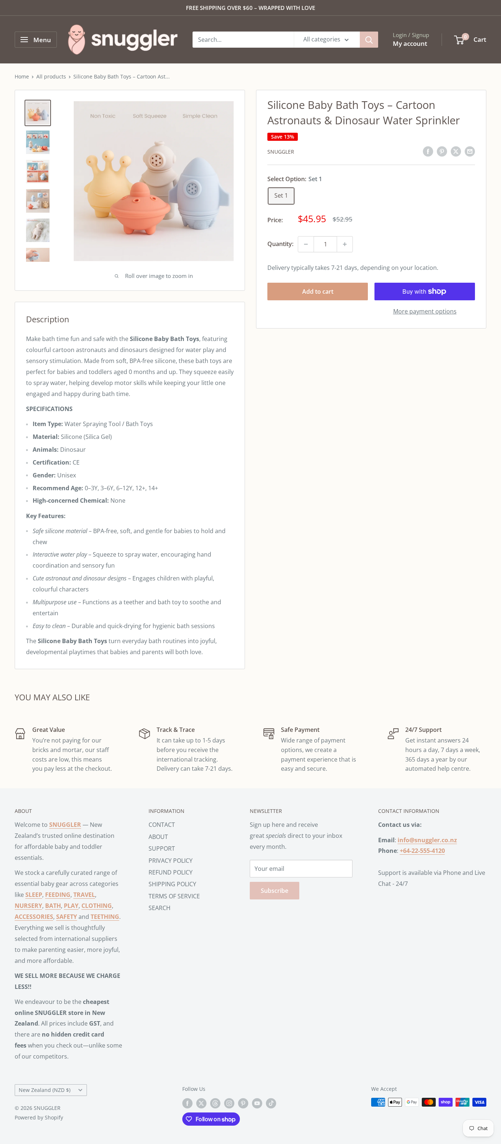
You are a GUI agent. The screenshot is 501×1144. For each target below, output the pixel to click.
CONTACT (162, 825)
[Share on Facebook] (428, 151)
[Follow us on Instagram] (229, 1103)
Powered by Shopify (39, 1117)
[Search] (369, 40)
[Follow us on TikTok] (271, 1103)
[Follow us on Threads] (215, 1103)
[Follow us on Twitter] (201, 1103)
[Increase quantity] (344, 244)
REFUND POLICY (171, 872)
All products (51, 76)
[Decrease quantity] (306, 244)
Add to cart (317, 291)
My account (410, 43)
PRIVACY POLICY (171, 861)
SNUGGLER (280, 151)
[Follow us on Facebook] (187, 1103)
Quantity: (280, 244)
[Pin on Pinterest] (442, 151)
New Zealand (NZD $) (44, 1089)
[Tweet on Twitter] (456, 151)
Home (22, 76)
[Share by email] (470, 151)
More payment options (425, 311)
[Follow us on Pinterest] (243, 1103)
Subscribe (274, 891)
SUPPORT (162, 848)
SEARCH (160, 908)
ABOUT (158, 837)
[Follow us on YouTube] (257, 1103)
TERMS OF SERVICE (174, 896)
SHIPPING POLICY (172, 884)
